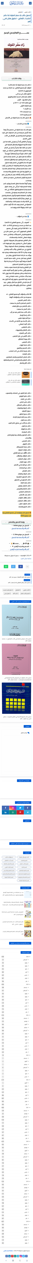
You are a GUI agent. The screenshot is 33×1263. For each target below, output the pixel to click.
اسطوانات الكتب (9, 857)
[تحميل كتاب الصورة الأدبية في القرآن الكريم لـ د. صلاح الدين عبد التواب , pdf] (16, 698)
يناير (26, 981)
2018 (27, 1221)
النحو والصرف (24, 860)
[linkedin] (5, 812)
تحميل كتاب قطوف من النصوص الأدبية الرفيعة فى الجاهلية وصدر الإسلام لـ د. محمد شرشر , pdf (17, 679)
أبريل (26, 972)
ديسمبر (25, 987)
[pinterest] (20, 812)
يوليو (26, 963)
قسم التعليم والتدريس (9, 870)
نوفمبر (25, 1021)
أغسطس (25, 960)
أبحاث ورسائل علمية (24, 857)
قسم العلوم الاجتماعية (24, 874)
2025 (27, 984)
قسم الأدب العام (25, 593)
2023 (27, 1055)
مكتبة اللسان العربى (8, 1251)
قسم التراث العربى (9, 867)
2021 (27, 1107)
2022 (27, 1080)
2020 (27, 1141)
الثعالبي (20, 12)
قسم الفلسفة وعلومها (24, 877)
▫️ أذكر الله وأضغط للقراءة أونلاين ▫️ (19, 549)
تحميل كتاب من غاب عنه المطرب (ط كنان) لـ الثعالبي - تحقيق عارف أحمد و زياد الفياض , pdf (12, 373)
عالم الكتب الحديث (7, 590)
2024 (27, 1015)
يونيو (26, 966)
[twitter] (20, 808)
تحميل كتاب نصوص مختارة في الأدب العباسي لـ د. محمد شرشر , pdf (16, 640)
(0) (2, 25)
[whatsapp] (13, 812)
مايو (26, 969)
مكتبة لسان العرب (26, 558)
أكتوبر (26, 1024)
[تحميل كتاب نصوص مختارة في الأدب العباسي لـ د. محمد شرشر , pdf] (16, 620)
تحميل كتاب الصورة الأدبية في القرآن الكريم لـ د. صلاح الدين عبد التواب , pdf (17, 718)
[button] (20, 566)
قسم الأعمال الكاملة (9, 864)
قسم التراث (24, 867)
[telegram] (27, 812)
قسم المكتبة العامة (24, 880)
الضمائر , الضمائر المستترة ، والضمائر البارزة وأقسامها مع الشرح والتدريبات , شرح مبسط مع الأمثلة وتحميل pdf (13, 904)
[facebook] (27, 808)
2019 (27, 1181)
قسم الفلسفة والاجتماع (9, 874)
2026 (27, 957)
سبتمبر (25, 1027)
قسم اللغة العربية (9, 877)
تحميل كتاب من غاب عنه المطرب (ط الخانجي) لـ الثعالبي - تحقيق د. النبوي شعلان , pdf (12, 381)
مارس (25, 975)
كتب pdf (15, 593)
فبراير (26, 978)
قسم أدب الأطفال (9, 860)
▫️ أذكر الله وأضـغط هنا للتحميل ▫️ (20, 528)
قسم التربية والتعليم (24, 870)
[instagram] (13, 808)
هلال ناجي (6, 593)
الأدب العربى (27, 12)
